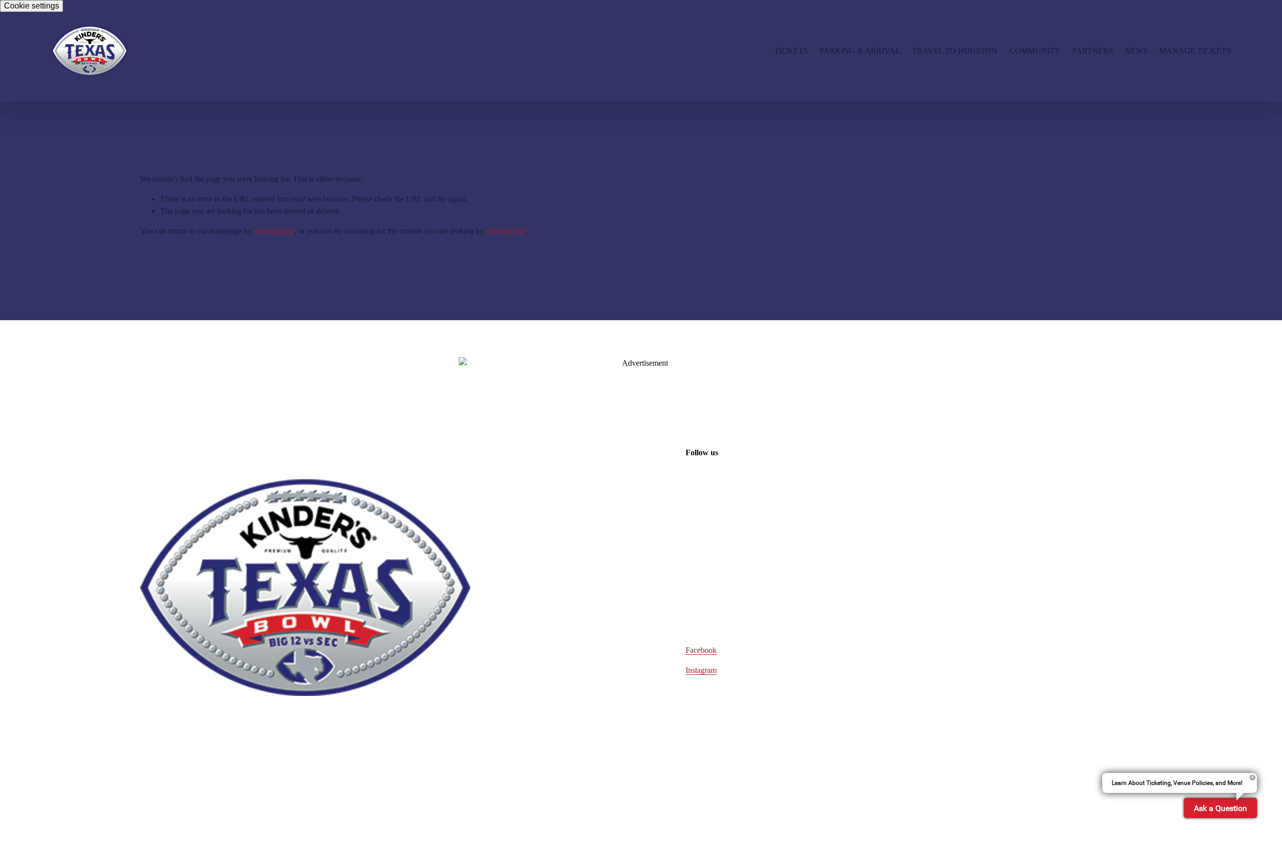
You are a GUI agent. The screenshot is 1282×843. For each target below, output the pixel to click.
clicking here (274, 231)
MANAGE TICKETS (1195, 51)
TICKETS (791, 51)
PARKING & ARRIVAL (859, 51)
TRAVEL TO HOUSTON (955, 51)
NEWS (1136, 51)
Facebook (701, 650)
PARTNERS (1092, 51)
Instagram (701, 670)
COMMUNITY (1035, 51)
